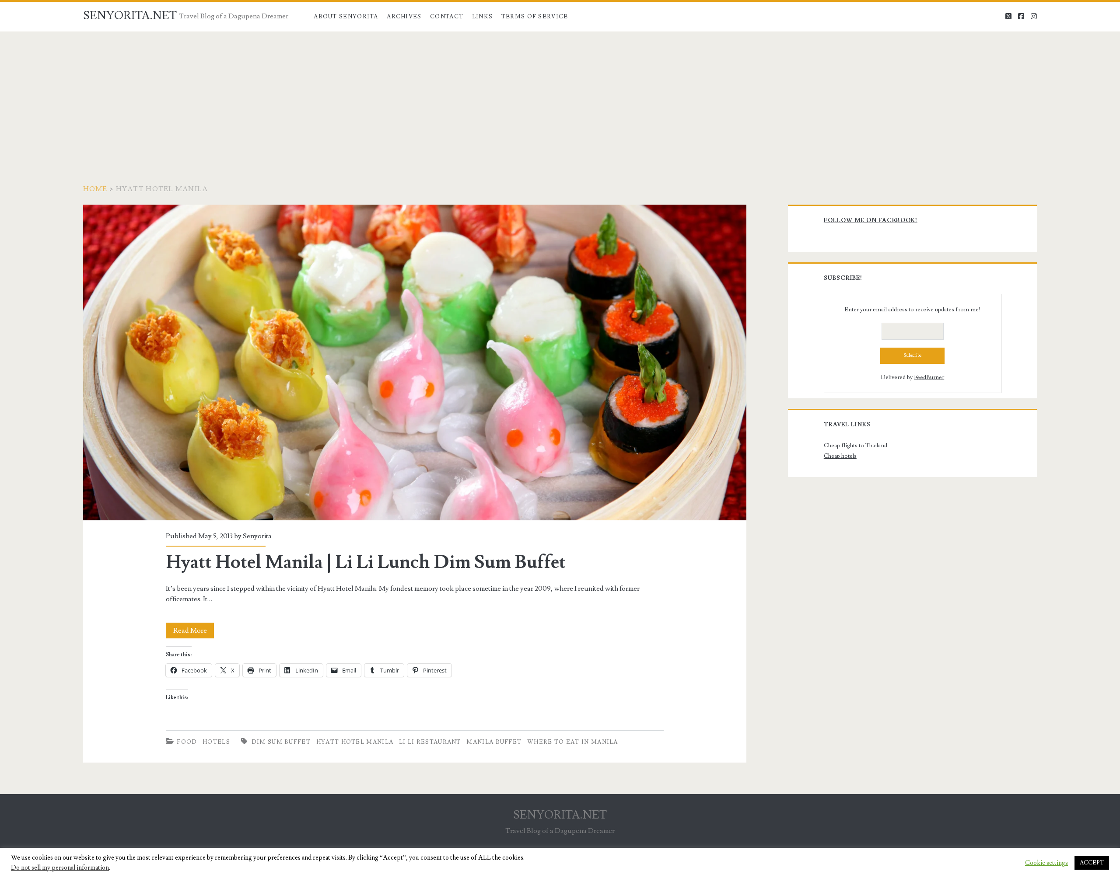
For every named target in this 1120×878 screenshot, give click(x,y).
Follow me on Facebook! (870, 220)
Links (482, 16)
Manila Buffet (494, 742)
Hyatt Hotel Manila (354, 742)
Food (187, 742)
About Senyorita (346, 16)
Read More (193, 632)
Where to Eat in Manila (572, 742)
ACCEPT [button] (1092, 862)
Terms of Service (534, 16)
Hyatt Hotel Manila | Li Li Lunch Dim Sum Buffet (415, 362)
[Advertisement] (560, 97)
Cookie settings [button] (1046, 863)
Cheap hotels (840, 456)
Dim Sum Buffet (281, 742)
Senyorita (257, 536)
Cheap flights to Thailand (855, 445)
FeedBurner (929, 377)
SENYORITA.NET (130, 15)
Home (95, 189)
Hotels (216, 742)
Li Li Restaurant (430, 742)
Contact (446, 16)
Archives (404, 16)
